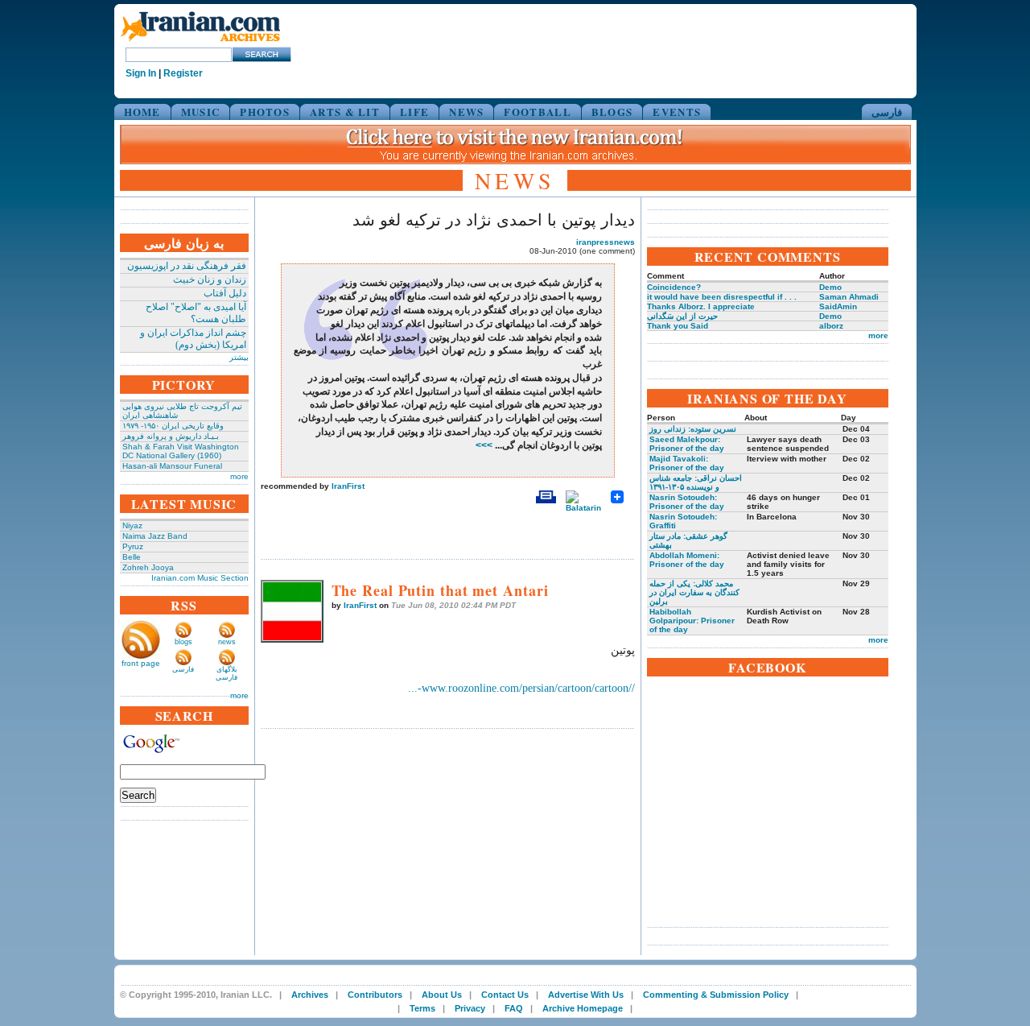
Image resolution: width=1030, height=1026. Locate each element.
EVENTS (677, 111)
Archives (309, 994)
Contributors (375, 994)
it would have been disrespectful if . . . (722, 296)
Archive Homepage (582, 1008)
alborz (831, 325)
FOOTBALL (537, 111)
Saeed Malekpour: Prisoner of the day (686, 444)
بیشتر (239, 357)
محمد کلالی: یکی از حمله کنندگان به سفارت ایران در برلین (694, 592)
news (227, 642)
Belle (131, 556)
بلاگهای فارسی (226, 673)
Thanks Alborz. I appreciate (701, 306)
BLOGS (612, 111)
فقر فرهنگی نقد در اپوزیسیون (186, 265)
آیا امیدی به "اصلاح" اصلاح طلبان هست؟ (196, 313)
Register (183, 73)
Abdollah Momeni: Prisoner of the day (686, 560)
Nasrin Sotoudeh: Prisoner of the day (686, 502)
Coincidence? (674, 287)
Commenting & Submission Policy (716, 994)
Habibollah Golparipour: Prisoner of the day (692, 620)
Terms (422, 1008)
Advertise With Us (586, 994)
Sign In (141, 73)
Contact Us (505, 994)
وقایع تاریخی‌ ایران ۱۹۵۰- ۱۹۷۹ (173, 425)
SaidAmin (838, 306)
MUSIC (200, 111)
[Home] (200, 42)
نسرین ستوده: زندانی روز (692, 428)
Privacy (470, 1008)
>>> (485, 445)
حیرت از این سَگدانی (682, 316)
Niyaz (132, 525)
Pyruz (132, 546)
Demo (830, 287)
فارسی (886, 111)
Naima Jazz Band (154, 536)
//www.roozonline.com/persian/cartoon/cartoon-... (521, 688)
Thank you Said (677, 325)
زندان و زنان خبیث (209, 279)
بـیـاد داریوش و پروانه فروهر (170, 436)
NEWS (466, 111)
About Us (442, 994)
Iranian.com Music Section (200, 577)
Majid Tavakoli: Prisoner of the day (686, 463)
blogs (183, 642)
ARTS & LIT (345, 111)
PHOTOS (265, 111)
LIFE (414, 111)
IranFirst (348, 486)
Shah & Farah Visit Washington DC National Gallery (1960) (180, 451)
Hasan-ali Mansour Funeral (172, 465)
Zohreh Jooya (148, 567)
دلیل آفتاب (225, 293)
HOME (142, 111)
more (239, 476)
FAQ (514, 1008)
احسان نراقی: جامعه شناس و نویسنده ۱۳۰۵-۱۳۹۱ (695, 482)
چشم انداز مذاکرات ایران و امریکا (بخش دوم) (193, 338)
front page (141, 663)
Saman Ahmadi (849, 296)
